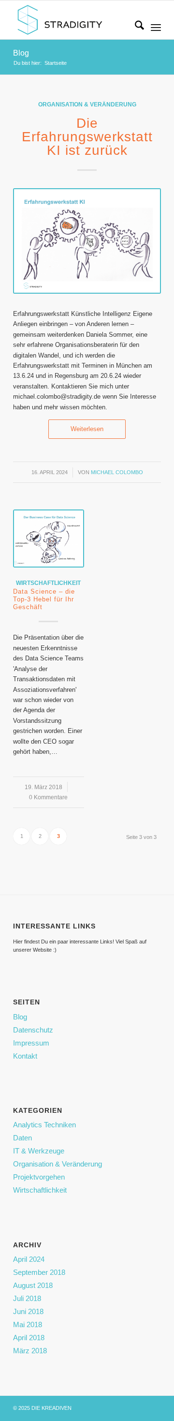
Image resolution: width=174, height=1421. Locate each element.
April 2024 (28, 1259)
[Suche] (134, 27)
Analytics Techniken (44, 1125)
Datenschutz (33, 1030)
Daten (22, 1138)
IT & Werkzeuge (38, 1151)
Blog (21, 53)
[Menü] (156, 27)
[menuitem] (134, 27)
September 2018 (39, 1272)
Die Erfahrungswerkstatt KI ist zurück (87, 137)
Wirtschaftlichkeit (48, 583)
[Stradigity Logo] (72, 19)
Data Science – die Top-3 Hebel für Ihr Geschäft (44, 599)
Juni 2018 (28, 1311)
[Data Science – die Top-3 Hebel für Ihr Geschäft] (48, 538)
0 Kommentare (48, 797)
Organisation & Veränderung (87, 104)
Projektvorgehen (39, 1177)
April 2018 (28, 1337)
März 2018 (30, 1350)
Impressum (31, 1043)
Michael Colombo (117, 472)
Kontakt (25, 1056)
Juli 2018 (27, 1298)
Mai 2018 (27, 1324)
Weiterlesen (87, 429)
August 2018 (33, 1285)
